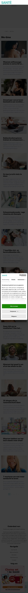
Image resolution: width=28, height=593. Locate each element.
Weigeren (14, 316)
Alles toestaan (14, 306)
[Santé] (6, 2)
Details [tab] (13, 279)
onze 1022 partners (11, 287)
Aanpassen (13, 311)
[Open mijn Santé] (22, 2)
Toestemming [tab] (5, 279)
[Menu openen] (18, 2)
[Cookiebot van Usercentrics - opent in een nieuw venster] (19, 275)
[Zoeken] (25, 2)
